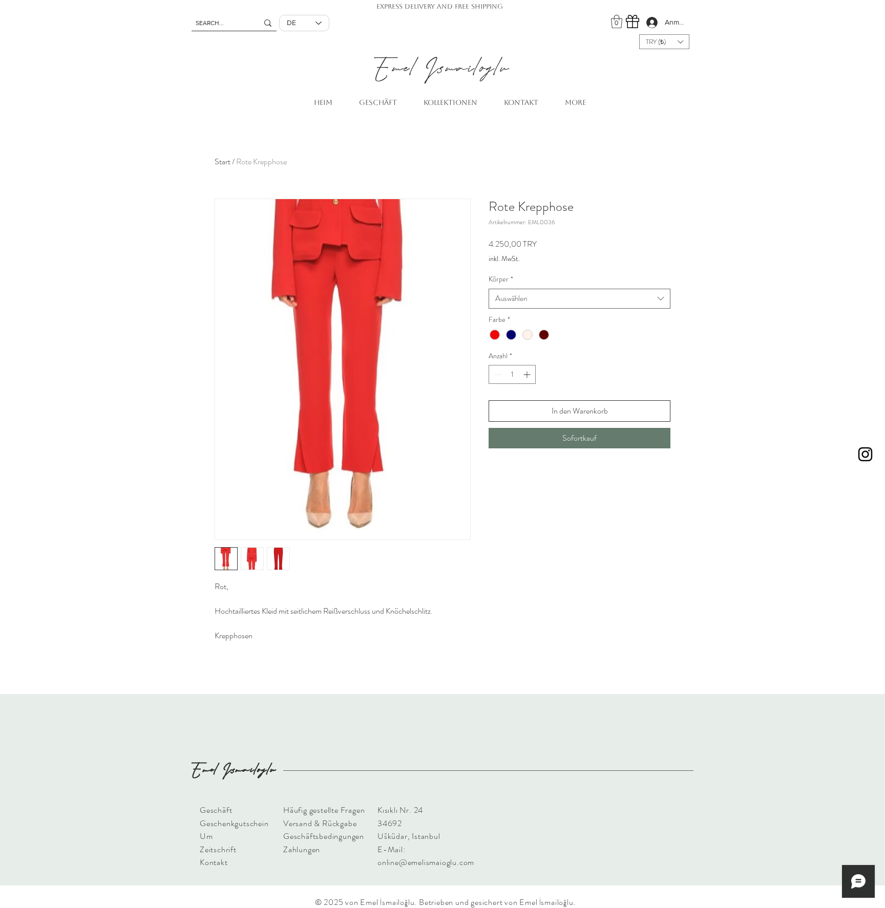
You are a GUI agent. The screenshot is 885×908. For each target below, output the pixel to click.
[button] (616, 21)
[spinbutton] (512, 374)
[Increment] (527, 374)
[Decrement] (496, 374)
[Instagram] (865, 454)
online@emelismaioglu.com (425, 862)
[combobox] (579, 299)
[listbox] (664, 41)
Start (222, 161)
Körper (501, 279)
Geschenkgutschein (234, 823)
